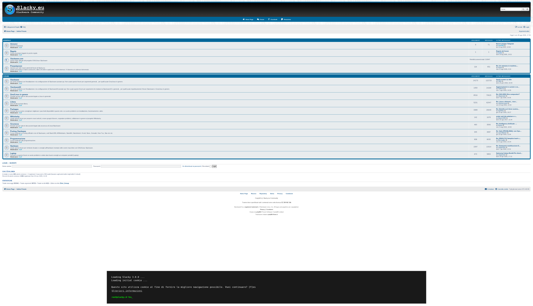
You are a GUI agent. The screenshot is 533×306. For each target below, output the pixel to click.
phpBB (258, 212)
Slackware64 (15, 87)
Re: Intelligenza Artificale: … (506, 124)
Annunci (13, 44)
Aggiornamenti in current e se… (507, 87)
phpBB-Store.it (273, 214)
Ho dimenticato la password (191, 166)
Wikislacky (14, 117)
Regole (13, 51)
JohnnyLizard (502, 103)
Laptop (13, 153)
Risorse (253, 193)
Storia (272, 193)
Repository (263, 193)
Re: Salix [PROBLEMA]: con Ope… (508, 131)
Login (4, 163)
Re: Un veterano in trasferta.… (507, 66)
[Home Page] (24, 9)
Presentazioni (16, 66)
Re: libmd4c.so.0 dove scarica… (507, 109)
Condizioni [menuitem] (289, 193)
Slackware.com (16, 59)
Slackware (14, 80)
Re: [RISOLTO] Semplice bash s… (508, 138)
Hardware (14, 146)
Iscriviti (13, 163)
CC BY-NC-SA (286, 202)
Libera (13, 102)
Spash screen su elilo (504, 79)
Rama (500, 125)
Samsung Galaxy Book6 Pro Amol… (509, 153)
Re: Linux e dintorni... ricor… (506, 101)
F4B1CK (501, 88)
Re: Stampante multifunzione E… (508, 146)
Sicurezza (14, 124)
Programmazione (17, 139)
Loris (500, 53)
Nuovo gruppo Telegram (505, 44)
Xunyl (500, 67)
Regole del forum (502, 51)
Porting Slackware (18, 131)
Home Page (244, 193)
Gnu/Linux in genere (19, 94)
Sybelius (501, 110)
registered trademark (251, 207)
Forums (6, 76)
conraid (501, 45)
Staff (20, 47)
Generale (7, 40)
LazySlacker (502, 133)
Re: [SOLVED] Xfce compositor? (508, 94)
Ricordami (205, 166)
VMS (499, 81)
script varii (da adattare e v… (506, 116)
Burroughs (501, 140)
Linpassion (501, 96)
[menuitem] (23, 27)
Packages (14, 109)
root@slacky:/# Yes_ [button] (122, 297)
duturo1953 (502, 118)
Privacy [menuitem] (280, 193)
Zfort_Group (64, 183)
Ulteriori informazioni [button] (127, 290)
